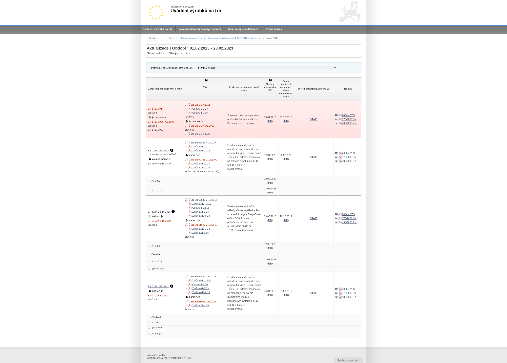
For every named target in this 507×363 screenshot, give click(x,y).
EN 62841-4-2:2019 (158, 150)
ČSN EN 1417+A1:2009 (201, 125)
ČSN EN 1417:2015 (199, 104)
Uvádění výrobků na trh (157, 29)
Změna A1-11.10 (201, 163)
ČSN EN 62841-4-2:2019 (202, 142)
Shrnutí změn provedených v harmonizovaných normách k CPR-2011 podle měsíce (220, 38)
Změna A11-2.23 (201, 150)
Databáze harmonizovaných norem (199, 29)
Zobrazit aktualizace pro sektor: (172, 67)
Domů (172, 38)
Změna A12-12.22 (202, 204)
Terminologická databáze (243, 29)
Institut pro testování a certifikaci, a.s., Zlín (169, 358)
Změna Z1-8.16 (200, 232)
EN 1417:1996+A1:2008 (161, 121)
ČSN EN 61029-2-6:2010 (202, 301)
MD (270, 121)
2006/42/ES (348, 115)
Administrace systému (348, 360)
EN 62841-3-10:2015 (159, 211)
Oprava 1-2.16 (200, 284)
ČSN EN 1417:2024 (199, 133)
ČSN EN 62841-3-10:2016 (203, 200)
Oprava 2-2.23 (200, 108)
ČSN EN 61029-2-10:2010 (203, 225)
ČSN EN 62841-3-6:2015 (202, 276)
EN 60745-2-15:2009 (159, 163)
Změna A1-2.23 (200, 211)
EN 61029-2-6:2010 (158, 295)
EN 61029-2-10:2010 (159, 221)
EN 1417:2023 (156, 129)
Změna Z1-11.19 (201, 167)
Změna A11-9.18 (201, 215)
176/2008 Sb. (349, 119)
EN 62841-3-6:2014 (158, 286)
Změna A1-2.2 (199, 146)
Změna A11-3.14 (201, 228)
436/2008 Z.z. (349, 123)
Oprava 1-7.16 (200, 112)
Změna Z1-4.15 (200, 305)
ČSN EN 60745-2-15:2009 (203, 159)
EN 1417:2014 (156, 108)
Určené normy (273, 29)
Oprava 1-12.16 (200, 207)
